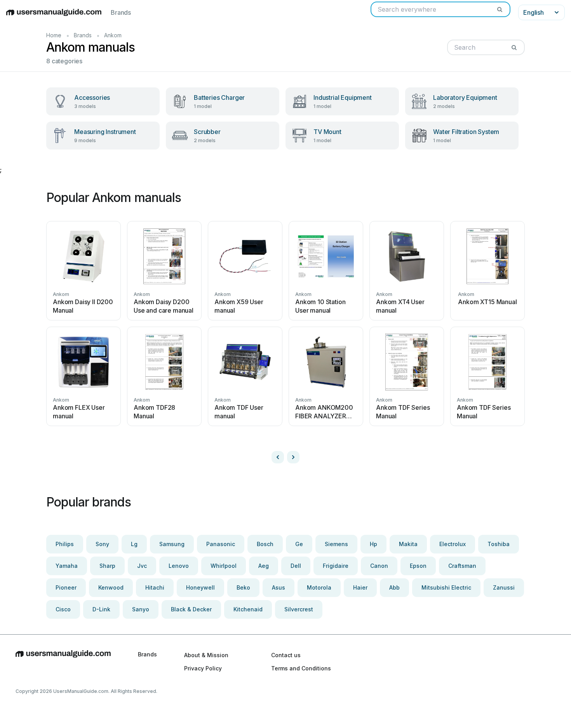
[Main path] (63, 661)
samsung (172, 544)
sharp (107, 565)
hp (373, 544)
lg (134, 544)
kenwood (111, 587)
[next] (293, 457)
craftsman (462, 565)
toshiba (498, 544)
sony (102, 544)
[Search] (499, 9)
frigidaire (335, 565)
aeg (263, 565)
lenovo (179, 565)
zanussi (504, 587)
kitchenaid (248, 609)
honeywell (200, 587)
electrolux (452, 544)
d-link (101, 609)
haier (360, 587)
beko (243, 587)
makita (408, 544)
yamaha (67, 565)
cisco (63, 609)
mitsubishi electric (446, 587)
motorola (319, 587)
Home (53, 35)
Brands (121, 12)
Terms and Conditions (301, 668)
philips (65, 544)
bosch (265, 544)
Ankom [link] (113, 35)
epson (418, 565)
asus (278, 587)
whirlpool (224, 565)
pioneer (66, 587)
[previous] (278, 457)
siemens (336, 544)
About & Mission (206, 655)
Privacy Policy (203, 668)
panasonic (220, 544)
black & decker (191, 609)
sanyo (140, 609)
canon (379, 565)
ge (299, 544)
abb (394, 587)
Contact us (286, 655)
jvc (142, 565)
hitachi (154, 587)
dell (296, 565)
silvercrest (298, 609)
